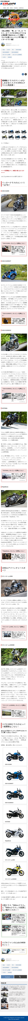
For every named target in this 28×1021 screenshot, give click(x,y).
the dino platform (15, 1019)
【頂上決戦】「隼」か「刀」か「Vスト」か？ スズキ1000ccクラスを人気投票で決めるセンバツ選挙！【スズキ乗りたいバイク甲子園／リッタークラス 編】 (14, 35)
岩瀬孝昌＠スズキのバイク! (12, 45)
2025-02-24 (8, 43)
